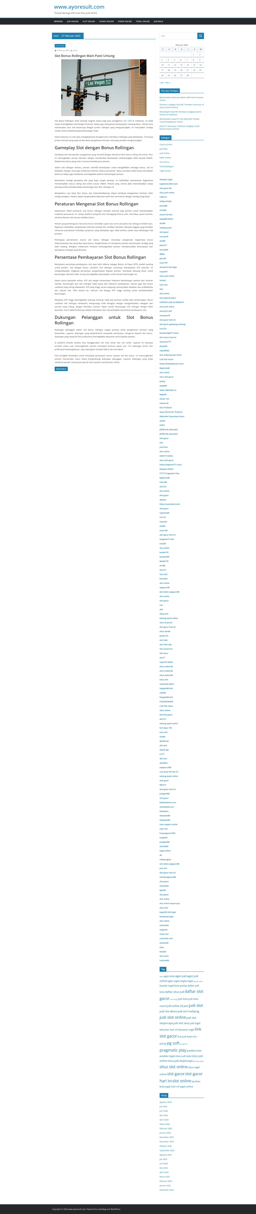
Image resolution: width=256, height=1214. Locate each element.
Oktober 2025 (166, 1146)
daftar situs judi (174, 992)
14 (188, 65)
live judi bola (185, 1036)
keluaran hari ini (169, 1029)
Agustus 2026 (166, 1102)
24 (162, 75)
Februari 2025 (166, 1181)
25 (169, 75)
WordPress (115, 1209)
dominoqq (173, 999)
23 (200, 70)
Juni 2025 (164, 1163)
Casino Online (106, 21)
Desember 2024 (167, 1190)
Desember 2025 (167, 1137)
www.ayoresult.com (79, 6)
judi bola (183, 998)
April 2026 (164, 1119)
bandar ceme (198, 981)
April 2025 (164, 1172)
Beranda (58, 21)
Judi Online (72, 21)
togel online (186, 1086)
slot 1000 (127, 121)
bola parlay (180, 985)
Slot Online (89, 21)
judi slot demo (168, 1011)
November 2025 (167, 1141)
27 (181, 75)
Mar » (168, 82)
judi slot (196, 1005)
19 (175, 70)
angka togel (186, 981)
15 (194, 65)
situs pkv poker (198, 1061)
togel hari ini (172, 1086)
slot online (182, 1080)
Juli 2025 (163, 1159)
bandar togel (167, 985)
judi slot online (173, 1017)
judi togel (195, 1023)
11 (169, 65)
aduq (161, 976)
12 (175, 65)
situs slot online (174, 1066)
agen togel (173, 981)
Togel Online (143, 21)
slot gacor (176, 1073)
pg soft (173, 1043)
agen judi (181, 976)
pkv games (183, 1044)
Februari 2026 (166, 1128)
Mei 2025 (164, 1168)
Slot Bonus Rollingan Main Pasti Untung (85, 55)
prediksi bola (194, 1050)
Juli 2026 (163, 1106)
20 (181, 70)
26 (175, 75)
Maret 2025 (165, 1176)
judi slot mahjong (188, 1011)
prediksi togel (167, 1056)
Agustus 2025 (166, 1155)
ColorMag (102, 1209)
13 (181, 65)
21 (188, 70)
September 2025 (167, 1150)
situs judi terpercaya (180, 1061)
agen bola (169, 976)
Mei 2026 (164, 1115)
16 (200, 65)
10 (162, 65)
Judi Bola (158, 21)
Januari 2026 (165, 1133)
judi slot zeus (181, 1023)
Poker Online (125, 21)
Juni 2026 (164, 1111)
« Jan (162, 82)
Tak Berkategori (166, 166)
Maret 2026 (165, 1124)
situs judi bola (183, 1056)
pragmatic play (173, 1050)
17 (162, 70)
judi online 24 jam (177, 1006)
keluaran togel (186, 1029)
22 (194, 70)
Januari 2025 (165, 1185)
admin (75, 50)
